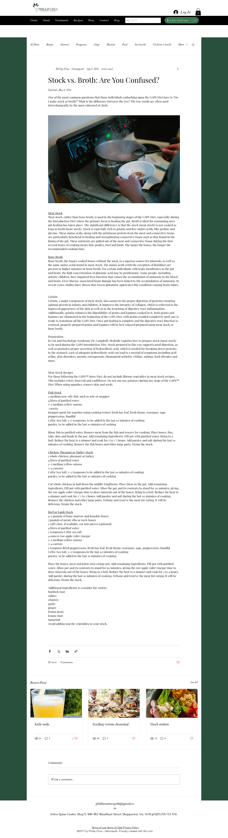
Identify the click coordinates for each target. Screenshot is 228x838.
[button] (198, 11)
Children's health (162, 44)
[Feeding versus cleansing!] (114, 703)
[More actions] (178, 69)
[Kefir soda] (56, 703)
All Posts (34, 44)
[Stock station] (172, 703)
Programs (81, 44)
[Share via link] (76, 651)
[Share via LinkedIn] (67, 651)
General (65, 44)
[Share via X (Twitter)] (58, 651)
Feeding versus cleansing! (111, 724)
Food (125, 44)
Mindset (111, 44)
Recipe (49, 44)
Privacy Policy (131, 827)
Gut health (140, 44)
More (181, 44)
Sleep (97, 44)
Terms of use (99, 827)
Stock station (159, 724)
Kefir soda (42, 724)
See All (194, 682)
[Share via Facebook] (49, 651)
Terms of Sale (115, 827)
